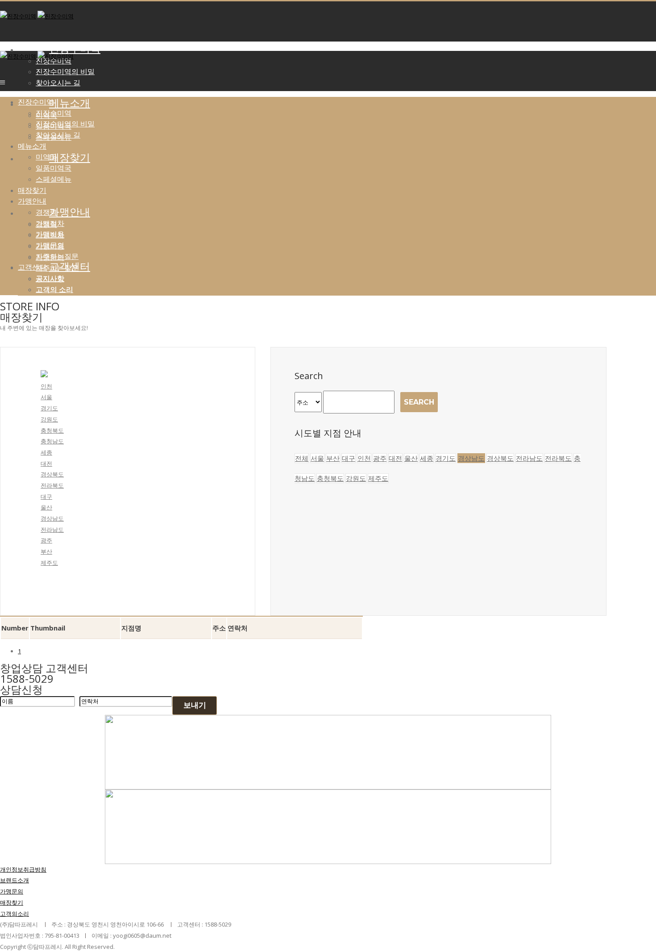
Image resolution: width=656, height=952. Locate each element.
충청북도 (52, 430)
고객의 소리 (54, 289)
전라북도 (52, 485)
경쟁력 (46, 212)
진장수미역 (74, 48)
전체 (301, 458)
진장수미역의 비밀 (65, 71)
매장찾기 (32, 190)
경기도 (49, 408)
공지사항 (50, 278)
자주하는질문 (57, 256)
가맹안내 (32, 201)
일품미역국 (53, 168)
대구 (46, 497)
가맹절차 (50, 223)
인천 (46, 386)
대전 (46, 463)
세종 (46, 452)
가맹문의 (50, 245)
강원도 (49, 419)
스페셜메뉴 (53, 179)
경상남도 (52, 518)
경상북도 (52, 474)
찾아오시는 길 (58, 83)
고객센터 (69, 266)
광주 (46, 540)
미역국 (46, 157)
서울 (46, 397)
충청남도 (52, 441)
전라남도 (52, 530)
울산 (46, 507)
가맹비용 (50, 234)
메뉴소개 (69, 103)
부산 (46, 551)
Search (419, 402)
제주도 (49, 563)
